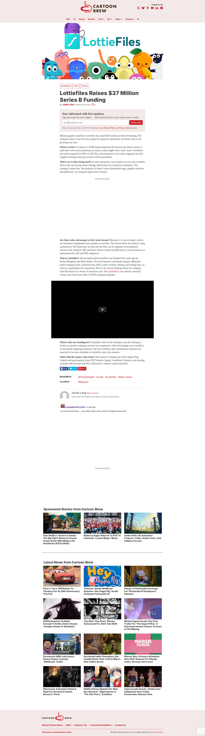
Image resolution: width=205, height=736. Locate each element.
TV (74, 19)
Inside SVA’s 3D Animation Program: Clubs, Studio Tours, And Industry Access (142, 538)
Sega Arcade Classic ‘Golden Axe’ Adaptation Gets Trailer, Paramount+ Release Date (142, 692)
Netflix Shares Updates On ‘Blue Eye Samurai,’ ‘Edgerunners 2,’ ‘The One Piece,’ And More (101, 692)
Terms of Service (125, 128)
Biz (108, 19)
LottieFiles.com (115, 271)
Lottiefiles (111, 377)
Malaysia (84, 382)
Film (68, 19)
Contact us (120, 725)
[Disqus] (102, 432)
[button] (102, 309)
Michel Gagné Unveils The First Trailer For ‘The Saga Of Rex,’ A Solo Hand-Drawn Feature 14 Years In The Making (143, 625)
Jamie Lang (68, 105)
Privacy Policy (109, 128)
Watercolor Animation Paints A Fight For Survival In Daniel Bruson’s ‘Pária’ (59, 692)
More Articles (93, 393)
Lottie (100, 377)
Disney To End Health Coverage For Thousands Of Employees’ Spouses (141, 591)
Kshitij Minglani (87, 377)
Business (66, 86)
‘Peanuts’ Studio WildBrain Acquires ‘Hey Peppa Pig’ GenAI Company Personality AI (101, 591)
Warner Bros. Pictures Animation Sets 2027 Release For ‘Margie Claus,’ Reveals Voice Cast (141, 659)
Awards (91, 19)
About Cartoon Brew (52, 725)
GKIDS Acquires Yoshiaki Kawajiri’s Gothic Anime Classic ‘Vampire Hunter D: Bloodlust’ (60, 624)
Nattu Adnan (126, 377)
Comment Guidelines (101, 725)
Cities (117, 19)
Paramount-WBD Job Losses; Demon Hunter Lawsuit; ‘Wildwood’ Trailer (59, 659)
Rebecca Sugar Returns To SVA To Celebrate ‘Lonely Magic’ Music (102, 536)
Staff (68, 725)
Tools (84, 86)
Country (129, 19)
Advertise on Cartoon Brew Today (57, 732)
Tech (100, 19)
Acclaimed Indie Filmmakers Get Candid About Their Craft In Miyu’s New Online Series (102, 659)
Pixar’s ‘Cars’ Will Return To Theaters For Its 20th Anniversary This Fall (61, 591)
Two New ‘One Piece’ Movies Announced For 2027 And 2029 (100, 622)
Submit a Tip (80, 725)
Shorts (82, 19)
